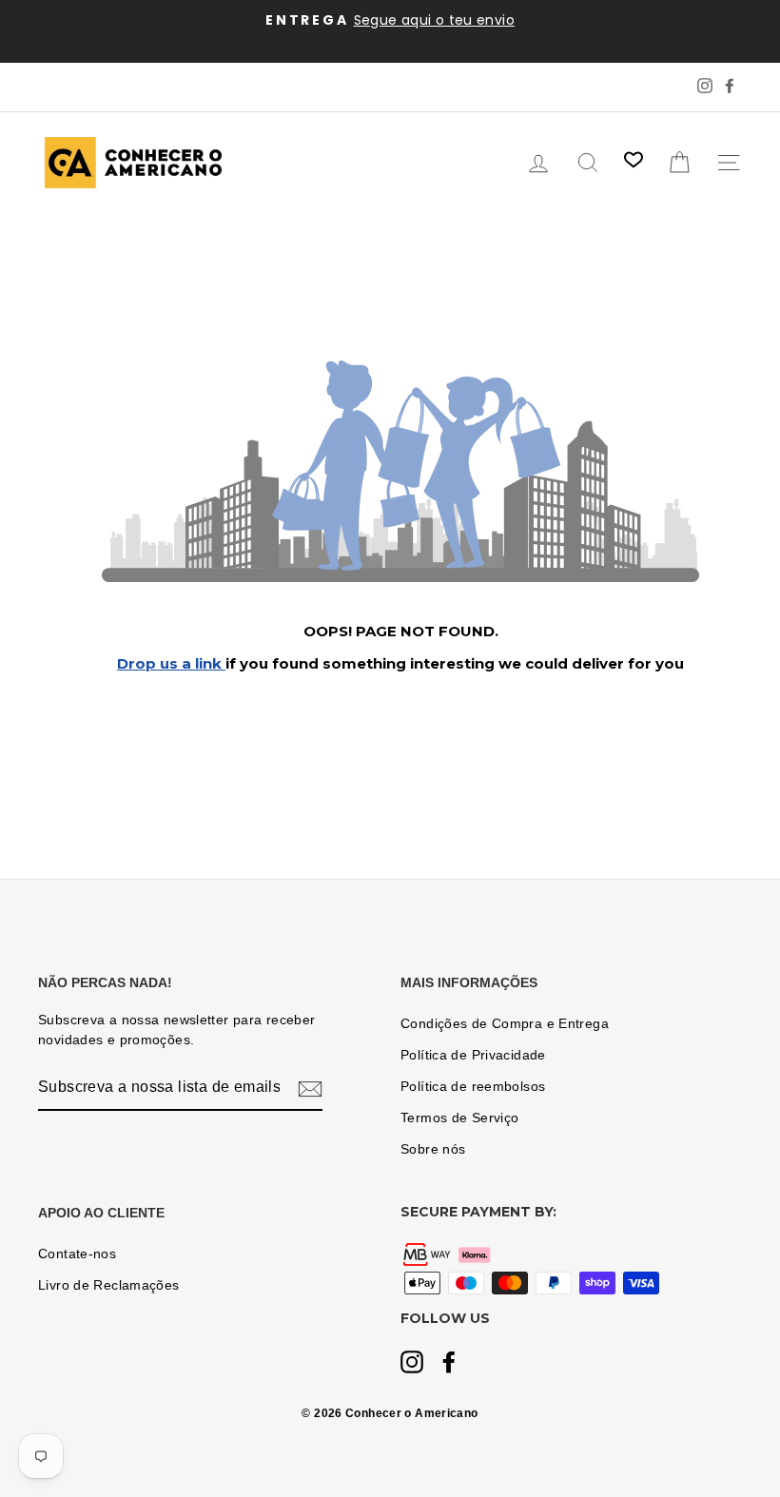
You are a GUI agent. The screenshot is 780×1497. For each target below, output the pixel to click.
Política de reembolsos (472, 1086)
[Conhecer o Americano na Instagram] (411, 1364)
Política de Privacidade (473, 1055)
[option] (390, 20)
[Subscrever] (310, 1088)
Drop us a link (171, 663)
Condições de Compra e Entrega (504, 1024)
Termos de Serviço (459, 1118)
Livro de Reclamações (109, 1285)
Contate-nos (77, 1254)
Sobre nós (432, 1149)
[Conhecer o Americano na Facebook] (449, 1364)
